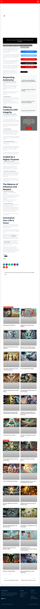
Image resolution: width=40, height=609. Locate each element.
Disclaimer (21, 595)
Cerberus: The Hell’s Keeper (9, 571)
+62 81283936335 (33, 597)
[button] (4, 264)
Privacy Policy (22, 596)
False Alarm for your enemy (9, 435)
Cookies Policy (22, 594)
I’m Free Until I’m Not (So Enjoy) (27, 368)
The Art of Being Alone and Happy (10, 481)
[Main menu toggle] (38, 2)
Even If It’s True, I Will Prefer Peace (28, 110)
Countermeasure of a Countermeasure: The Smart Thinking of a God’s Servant (28, 549)
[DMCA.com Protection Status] (3, 598)
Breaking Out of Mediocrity (9, 325)
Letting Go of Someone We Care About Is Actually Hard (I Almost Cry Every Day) (28, 413)
